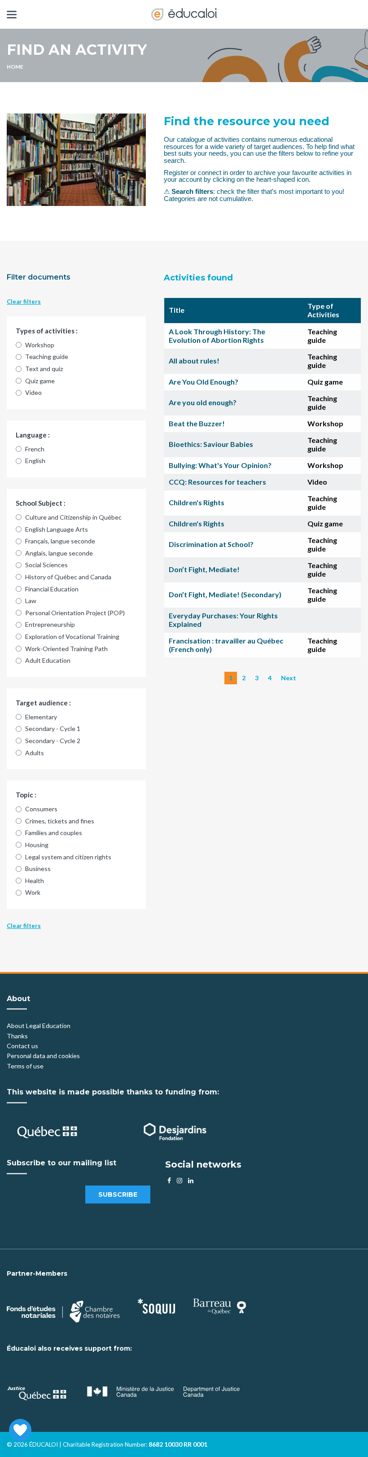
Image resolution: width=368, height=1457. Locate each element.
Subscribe (117, 1194)
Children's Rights (196, 502)
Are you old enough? (203, 402)
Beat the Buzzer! (197, 423)
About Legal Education (38, 1025)
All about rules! (194, 360)
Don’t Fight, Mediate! (204, 569)
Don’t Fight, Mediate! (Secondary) (225, 594)
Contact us (22, 1046)
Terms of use (25, 1066)
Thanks (18, 1036)
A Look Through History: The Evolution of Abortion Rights (217, 335)
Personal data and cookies (43, 1055)
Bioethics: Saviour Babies (211, 444)
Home (15, 66)
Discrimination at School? (211, 544)
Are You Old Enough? (203, 381)
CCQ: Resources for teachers (217, 481)
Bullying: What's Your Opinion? (220, 465)
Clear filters (24, 301)
